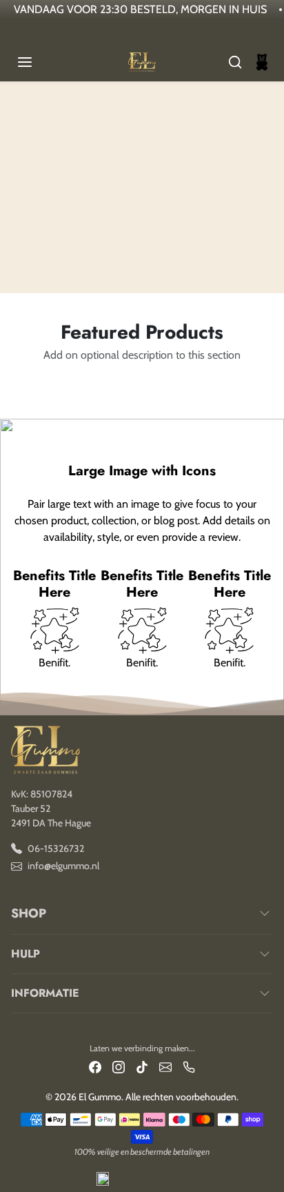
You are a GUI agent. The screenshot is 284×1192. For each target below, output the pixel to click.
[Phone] (189, 1066)
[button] (38, 62)
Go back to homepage (141, 212)
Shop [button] (28, 913)
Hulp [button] (25, 954)
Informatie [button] (45, 993)
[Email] (165, 1066)
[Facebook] (95, 1066)
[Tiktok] (142, 1066)
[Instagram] (118, 1066)
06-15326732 (56, 848)
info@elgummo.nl (63, 866)
